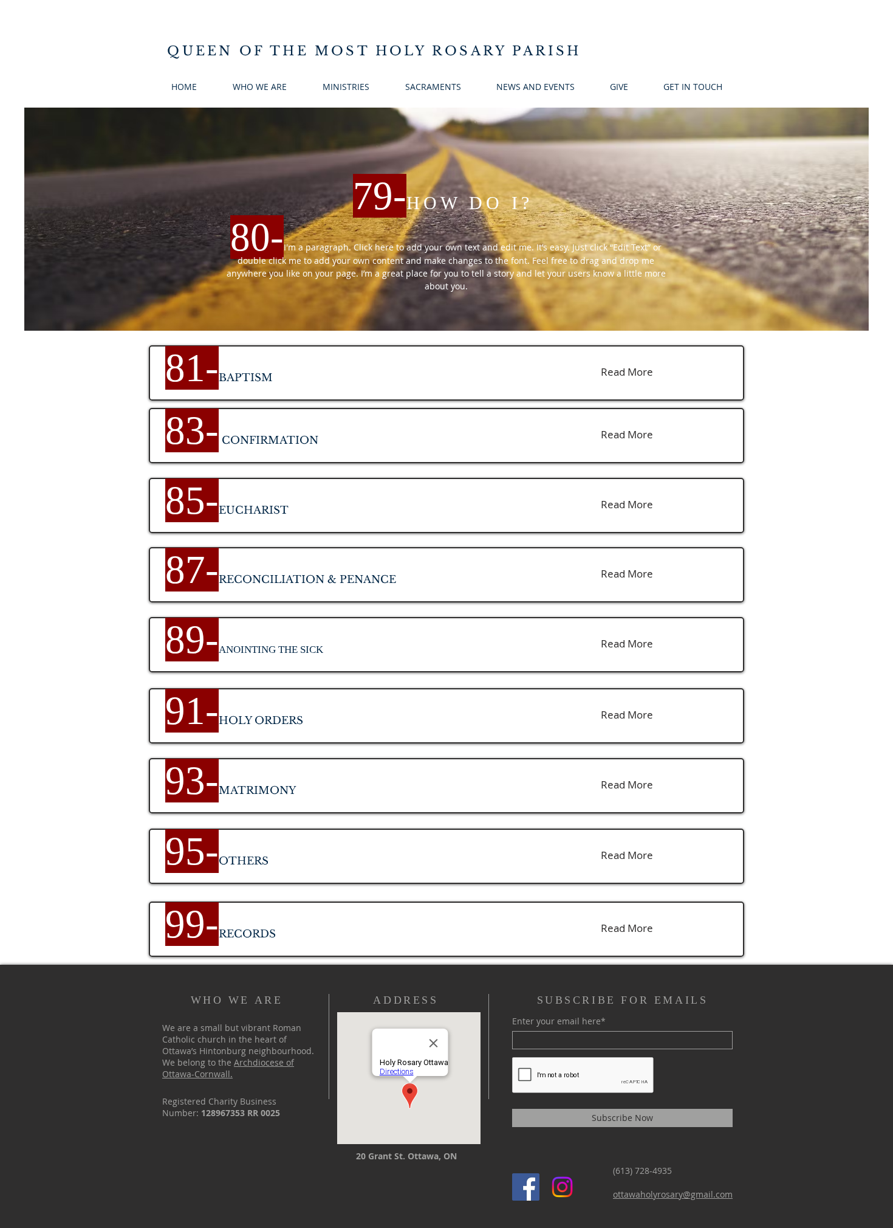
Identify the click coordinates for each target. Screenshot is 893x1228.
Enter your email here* (559, 1021)
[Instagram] (562, 1187)
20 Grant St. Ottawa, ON (406, 1156)
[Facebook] (525, 1187)
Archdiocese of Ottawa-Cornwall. (228, 1068)
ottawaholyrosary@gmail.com (673, 1194)
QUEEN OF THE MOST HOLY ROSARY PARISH (374, 51)
